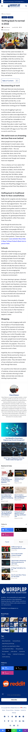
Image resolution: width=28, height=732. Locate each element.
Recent (21, 542)
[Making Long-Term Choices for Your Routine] (21, 473)
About (3, 710)
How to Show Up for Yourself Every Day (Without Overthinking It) (7, 497)
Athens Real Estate (6, 640)
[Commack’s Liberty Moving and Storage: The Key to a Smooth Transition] (5, 619)
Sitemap (14, 712)
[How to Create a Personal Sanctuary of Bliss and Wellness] (21, 490)
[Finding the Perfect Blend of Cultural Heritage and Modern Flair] (21, 507)
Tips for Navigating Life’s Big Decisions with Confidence (6, 513)
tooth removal (14, 651)
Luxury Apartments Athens (8, 648)
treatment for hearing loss (19, 654)
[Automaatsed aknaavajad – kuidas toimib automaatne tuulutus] (14, 630)
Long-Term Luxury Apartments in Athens (11, 646)
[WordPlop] (14, 5)
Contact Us (23, 710)
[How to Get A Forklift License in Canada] (6, 556)
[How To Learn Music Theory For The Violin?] (6, 577)
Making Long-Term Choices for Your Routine (20, 479)
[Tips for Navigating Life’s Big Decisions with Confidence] (7, 507)
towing (9, 654)
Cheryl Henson (7, 27)
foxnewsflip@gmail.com (12, 608)
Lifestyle (10, 17)
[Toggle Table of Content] (16, 80)
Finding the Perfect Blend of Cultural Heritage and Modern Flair (20, 514)
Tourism (3, 654)
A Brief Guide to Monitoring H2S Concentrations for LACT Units (18, 562)
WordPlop (24, 707)
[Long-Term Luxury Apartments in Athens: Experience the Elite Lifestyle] (14, 619)
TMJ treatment (5, 651)
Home (4, 14)
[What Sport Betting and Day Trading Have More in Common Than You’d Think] (5, 625)
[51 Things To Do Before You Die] (6, 570)
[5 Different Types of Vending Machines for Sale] (6, 549)
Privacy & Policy (10, 710)
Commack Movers (16, 640)
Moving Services (19, 648)
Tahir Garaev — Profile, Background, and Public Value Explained (6, 480)
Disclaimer (17, 710)
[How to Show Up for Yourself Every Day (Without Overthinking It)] (7, 490)
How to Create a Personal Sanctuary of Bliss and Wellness (20, 496)
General (8, 14)
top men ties (22, 651)
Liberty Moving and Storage (8, 643)
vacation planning (6, 656)
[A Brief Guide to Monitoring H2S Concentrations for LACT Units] (6, 563)
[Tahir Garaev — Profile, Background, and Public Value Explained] (7, 473)
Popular (7, 542)
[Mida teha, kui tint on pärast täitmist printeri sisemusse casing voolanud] (5, 630)
